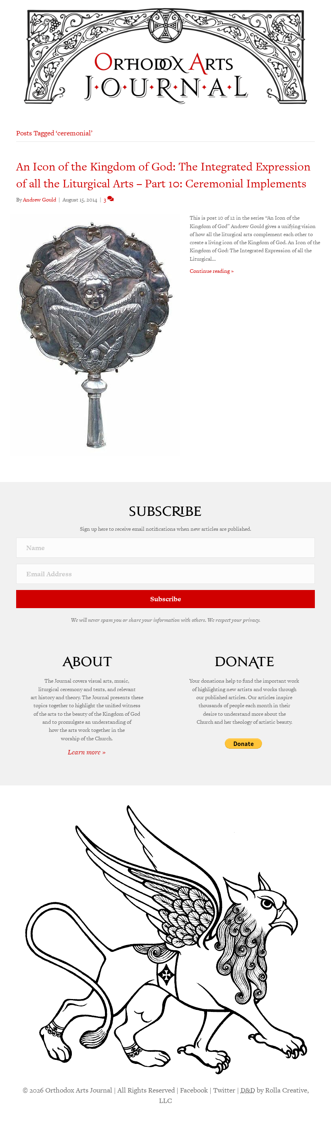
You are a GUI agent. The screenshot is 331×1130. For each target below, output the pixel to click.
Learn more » (87, 752)
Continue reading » (212, 271)
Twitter (224, 1090)
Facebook (194, 1090)
